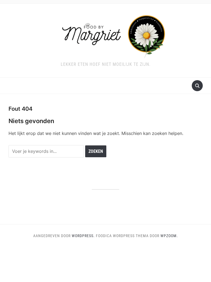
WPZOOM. (169, 236)
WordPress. (83, 236)
